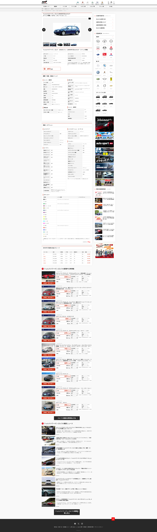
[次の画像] (90, 30)
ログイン (111, 3)
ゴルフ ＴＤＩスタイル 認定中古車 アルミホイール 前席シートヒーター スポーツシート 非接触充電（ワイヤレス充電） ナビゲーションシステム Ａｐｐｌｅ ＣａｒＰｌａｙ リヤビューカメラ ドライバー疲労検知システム (74, 360)
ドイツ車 (65, 6)
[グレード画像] (46, 44)
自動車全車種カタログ (101, 22)
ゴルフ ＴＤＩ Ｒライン (61, 402)
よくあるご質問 (79, 526)
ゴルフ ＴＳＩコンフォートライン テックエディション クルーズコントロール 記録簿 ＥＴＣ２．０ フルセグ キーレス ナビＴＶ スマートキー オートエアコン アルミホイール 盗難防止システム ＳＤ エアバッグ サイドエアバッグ (74, 346)
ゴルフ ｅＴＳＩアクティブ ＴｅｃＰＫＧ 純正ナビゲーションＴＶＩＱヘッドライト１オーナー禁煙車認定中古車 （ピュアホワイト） (73, 302)
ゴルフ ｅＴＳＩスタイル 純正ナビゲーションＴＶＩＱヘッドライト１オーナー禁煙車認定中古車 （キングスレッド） (73, 288)
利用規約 (85, 526)
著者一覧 (60, 526)
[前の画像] (44, 30)
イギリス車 (83, 6)
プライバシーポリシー (98, 526)
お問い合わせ (72, 526)
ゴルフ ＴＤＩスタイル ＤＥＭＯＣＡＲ (65, 316)
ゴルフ (54, 10)
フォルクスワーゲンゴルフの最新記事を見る (66, 512)
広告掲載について (66, 526)
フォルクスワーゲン (48, 10)
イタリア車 (92, 6)
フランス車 (101, 6)
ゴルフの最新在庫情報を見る (67, 418)
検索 (108, 3)
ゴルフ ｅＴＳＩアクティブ (62, 373)
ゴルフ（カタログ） (59, 10)
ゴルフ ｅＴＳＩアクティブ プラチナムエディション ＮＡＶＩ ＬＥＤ (72, 330)
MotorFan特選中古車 (101, 19)
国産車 (55, 6)
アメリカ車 (73, 6)
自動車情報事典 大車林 (101, 25)
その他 (110, 6)
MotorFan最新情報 (100, 28)
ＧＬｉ (45, 256)
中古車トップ (46, 6)
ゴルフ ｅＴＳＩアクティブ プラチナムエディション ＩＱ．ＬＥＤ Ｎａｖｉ (73, 388)
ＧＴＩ (45, 258)
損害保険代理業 (91, 526)
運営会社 (55, 526)
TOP (42, 10)
